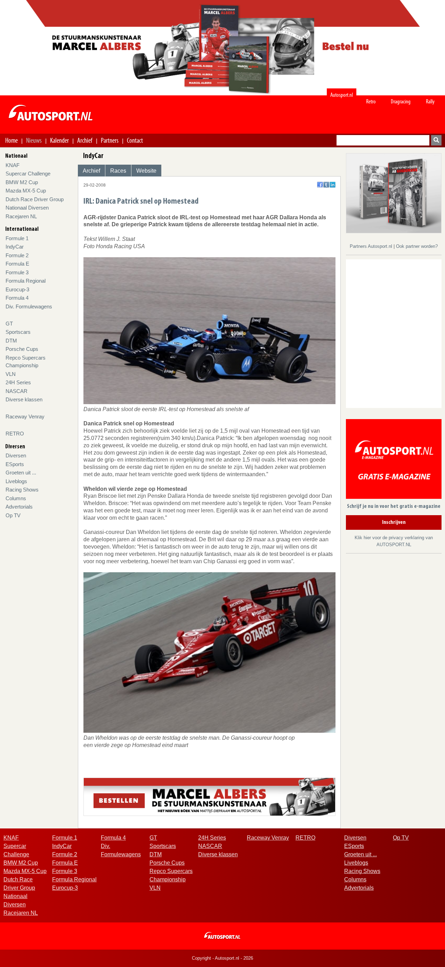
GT (9, 324)
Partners (110, 140)
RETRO (15, 434)
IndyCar (15, 247)
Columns (16, 498)
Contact (135, 140)
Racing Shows (22, 490)
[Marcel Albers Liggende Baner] (209, 796)
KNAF (12, 165)
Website (146, 171)
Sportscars (18, 332)
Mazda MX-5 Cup (26, 191)
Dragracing (401, 101)
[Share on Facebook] (320, 185)
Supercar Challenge (28, 173)
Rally (430, 101)
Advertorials (19, 507)
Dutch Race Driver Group (35, 199)
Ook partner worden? (417, 246)
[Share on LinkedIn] (332, 185)
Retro (371, 101)
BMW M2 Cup (22, 182)
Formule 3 (17, 272)
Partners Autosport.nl (372, 246)
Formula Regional (26, 281)
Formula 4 (17, 298)
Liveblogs (16, 481)
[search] (436, 140)
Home (11, 140)
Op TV (13, 515)
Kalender (59, 140)
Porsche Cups (22, 349)
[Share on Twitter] (326, 185)
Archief (84, 140)
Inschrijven (394, 522)
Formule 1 (17, 238)
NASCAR (16, 391)
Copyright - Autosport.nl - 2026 (222, 958)
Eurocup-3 (17, 289)
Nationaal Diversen (27, 208)
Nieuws (34, 140)
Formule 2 (17, 255)
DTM (11, 341)
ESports (15, 464)
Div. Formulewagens (29, 306)
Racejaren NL (21, 216)
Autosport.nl (341, 95)
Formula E (17, 264)
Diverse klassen (24, 399)
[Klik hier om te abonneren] (394, 460)
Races (118, 171)
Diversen (16, 455)
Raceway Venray (25, 416)
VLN (11, 374)
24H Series (18, 382)
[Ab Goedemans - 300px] (393, 193)
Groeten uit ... (21, 472)
